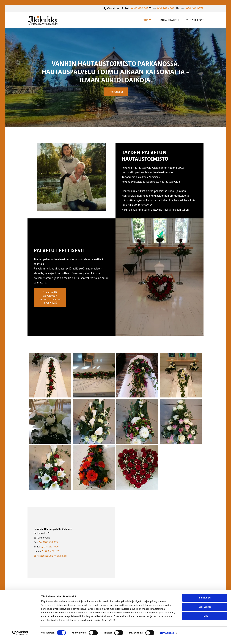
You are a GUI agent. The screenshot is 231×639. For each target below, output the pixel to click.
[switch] (93, 632)
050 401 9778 (195, 8)
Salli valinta (204, 607)
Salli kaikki (205, 597)
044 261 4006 (165, 8)
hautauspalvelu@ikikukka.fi (52, 555)
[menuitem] (144, 20)
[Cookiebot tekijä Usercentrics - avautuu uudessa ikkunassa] (20, 633)
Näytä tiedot (166, 632)
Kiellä (205, 616)
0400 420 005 (139, 8)
